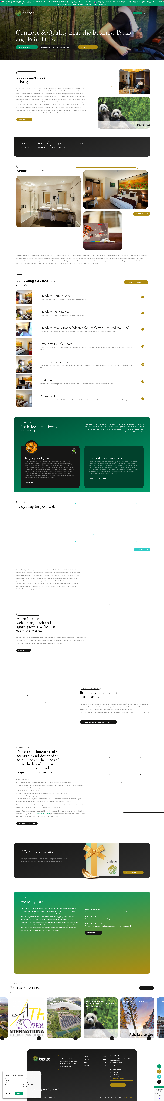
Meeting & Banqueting (104, 13)
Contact (86, 1072)
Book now (115, 1085)
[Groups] (159, 1077)
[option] (101, 1017)
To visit (143, 988)
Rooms (72, 13)
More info (30, 482)
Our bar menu (95, 478)
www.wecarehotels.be (117, 1078)
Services (118, 13)
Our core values (24, 47)
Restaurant (81, 13)
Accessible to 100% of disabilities (55, 47)
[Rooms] (159, 1066)
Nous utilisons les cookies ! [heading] (14, 1075)
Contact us (90, 932)
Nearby (86, 1069)
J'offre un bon (130, 872)
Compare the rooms (133, 282)
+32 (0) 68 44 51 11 (35, 1072)
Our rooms (139, 214)
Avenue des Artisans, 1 (37, 1068)
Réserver (138, 13)
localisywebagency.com (127, 1097)
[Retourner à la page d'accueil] (25, 13)
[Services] (159, 1082)
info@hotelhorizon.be (37, 1074)
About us (127, 13)
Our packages (85, 47)
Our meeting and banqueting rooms (96, 722)
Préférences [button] (8, 1093)
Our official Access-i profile (41, 814)
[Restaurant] (159, 1071)
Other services (24, 823)
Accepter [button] (19, 1093)
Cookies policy (51, 1097)
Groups (91, 13)
